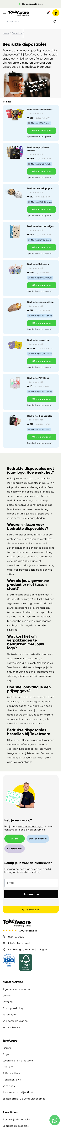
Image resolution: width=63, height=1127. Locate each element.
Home (6, 33)
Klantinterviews (12, 1079)
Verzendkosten (11, 1027)
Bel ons (14, 838)
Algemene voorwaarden (17, 989)
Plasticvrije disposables (17, 1119)
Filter (9, 101)
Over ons (8, 1067)
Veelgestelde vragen (15, 1020)
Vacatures (9, 1086)
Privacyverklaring (13, 1008)
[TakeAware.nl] (23, 13)
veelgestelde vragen (30, 826)
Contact (7, 995)
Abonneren (31, 894)
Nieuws (7, 1047)
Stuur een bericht (38, 838)
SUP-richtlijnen (11, 1073)
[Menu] (4, 13)
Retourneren (10, 1014)
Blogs (6, 1054)
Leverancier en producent (18, 1060)
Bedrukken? (18, 33)
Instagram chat (14, 848)
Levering (8, 1001)
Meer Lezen (44, 66)
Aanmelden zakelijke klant (18, 1092)
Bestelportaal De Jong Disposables (24, 1098)
